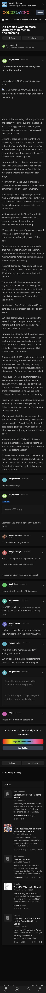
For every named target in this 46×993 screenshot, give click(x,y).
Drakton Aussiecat (20, 815)
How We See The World (23, 47)
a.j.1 (15, 800)
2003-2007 (17, 915)
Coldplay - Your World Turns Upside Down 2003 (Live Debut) (27, 921)
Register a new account (23, 741)
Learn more (5, 4)
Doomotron (18, 890)
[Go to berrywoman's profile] (4, 480)
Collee (16, 942)
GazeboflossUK (15, 535)
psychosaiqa (14, 600)
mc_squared (11, 45)
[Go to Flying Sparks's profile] (4, 644)
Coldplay (17, 884)
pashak (16, 905)
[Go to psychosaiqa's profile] (4, 601)
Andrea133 (18, 862)
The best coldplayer (21, 834)
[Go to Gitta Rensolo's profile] (4, 624)
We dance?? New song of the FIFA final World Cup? (27, 830)
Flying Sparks (14, 643)
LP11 (15, 825)
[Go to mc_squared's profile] (3, 46)
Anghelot (17, 926)
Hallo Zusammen (22, 859)
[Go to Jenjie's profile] (4, 714)
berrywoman (14, 479)
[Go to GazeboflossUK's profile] (4, 536)
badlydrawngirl (15, 551)
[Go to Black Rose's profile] (4, 585)
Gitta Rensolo (14, 623)
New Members (19, 791)
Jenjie (11, 713)
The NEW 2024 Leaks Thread (27, 887)
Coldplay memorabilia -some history (27, 796)
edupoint (17, 849)
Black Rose (13, 584)
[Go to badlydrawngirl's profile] (4, 552)
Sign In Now (23, 748)
